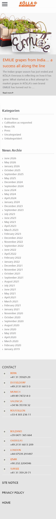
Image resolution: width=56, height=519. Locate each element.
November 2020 (13, 313)
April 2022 (10, 253)
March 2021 (11, 301)
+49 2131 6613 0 (20, 386)
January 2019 (12, 349)
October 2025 (12, 170)
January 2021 (12, 309)
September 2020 (14, 321)
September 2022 (14, 246)
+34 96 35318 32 (20, 405)
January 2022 (12, 261)
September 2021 (14, 277)
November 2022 (13, 241)
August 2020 (11, 325)
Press (7, 130)
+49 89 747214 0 (20, 396)
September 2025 (14, 174)
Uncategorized (12, 134)
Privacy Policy (13, 492)
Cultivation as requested (18, 122)
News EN (9, 126)
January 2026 (12, 166)
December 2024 (13, 182)
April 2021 (10, 297)
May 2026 (10, 162)
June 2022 (10, 249)
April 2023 (10, 226)
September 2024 (14, 186)
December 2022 (13, 238)
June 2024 (10, 190)
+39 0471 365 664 (21, 435)
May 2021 (10, 293)
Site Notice (10, 483)
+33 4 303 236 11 (20, 414)
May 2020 (10, 333)
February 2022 (12, 257)
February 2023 (12, 234)
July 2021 (9, 285)
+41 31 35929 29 (20, 377)
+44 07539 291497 (21, 454)
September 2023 (14, 210)
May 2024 (10, 194)
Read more (7, 93)
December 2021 (13, 265)
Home (6, 502)
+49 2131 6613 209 (21, 444)
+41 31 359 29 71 (20, 472)
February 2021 (12, 305)
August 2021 (11, 281)
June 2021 (10, 289)
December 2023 (13, 206)
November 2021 (13, 269)
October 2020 (12, 317)
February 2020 (12, 345)
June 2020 (10, 329)
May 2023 (10, 222)
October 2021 (12, 273)
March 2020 (11, 341)
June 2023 (10, 218)
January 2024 (12, 202)
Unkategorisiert (13, 138)
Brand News (11, 118)
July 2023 (9, 214)
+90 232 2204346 (20, 463)
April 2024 (10, 198)
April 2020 (10, 337)
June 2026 (10, 158)
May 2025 (10, 178)
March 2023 (11, 230)
